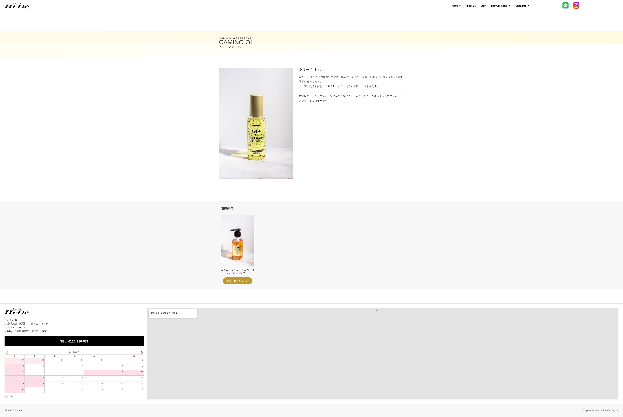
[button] (456, 5)
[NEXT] (141, 352)
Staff (483, 5)
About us (471, 5)
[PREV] (8, 352)
